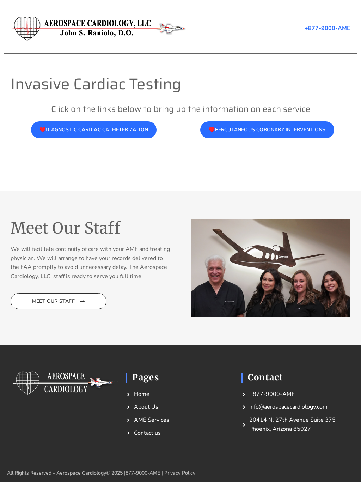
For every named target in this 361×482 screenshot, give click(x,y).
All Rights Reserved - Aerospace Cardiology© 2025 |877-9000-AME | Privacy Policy (101, 473)
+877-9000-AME (327, 28)
